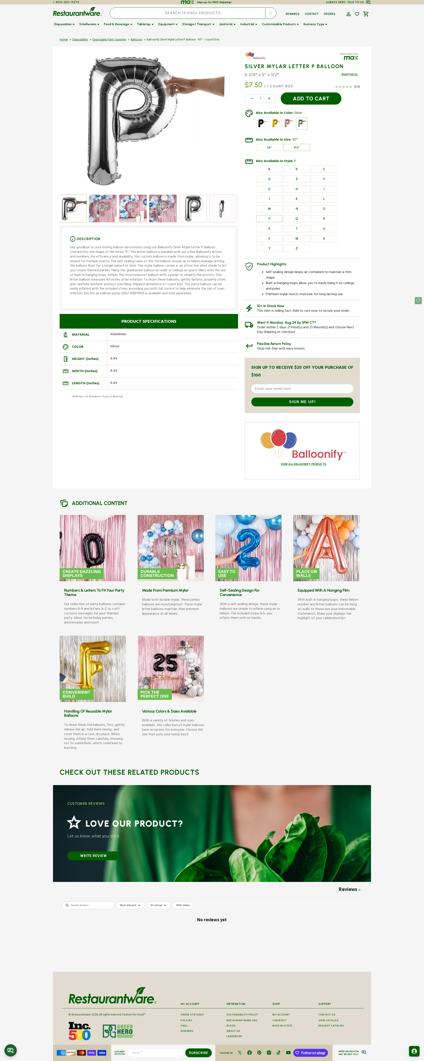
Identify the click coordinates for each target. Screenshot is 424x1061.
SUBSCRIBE (198, 1053)
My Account (281, 1015)
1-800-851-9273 (66, 2)
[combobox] (193, 13)
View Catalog (328, 1021)
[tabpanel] (212, 935)
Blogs (231, 1026)
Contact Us (326, 1015)
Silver (298, 113)
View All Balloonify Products (303, 464)
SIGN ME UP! (302, 402)
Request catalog (331, 1026)
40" (294, 140)
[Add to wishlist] (357, 14)
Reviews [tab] (349, 890)
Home (64, 40)
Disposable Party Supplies (109, 40)
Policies (186, 1021)
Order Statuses (192, 1015)
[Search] (270, 13)
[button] (348, 14)
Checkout (279, 1021)
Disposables (80, 40)
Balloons (136, 40)
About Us (233, 1031)
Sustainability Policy (242, 1015)
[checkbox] (182, 905)
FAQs (184, 1026)
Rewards (187, 1031)
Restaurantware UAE (242, 1021)
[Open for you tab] (414, 1051)
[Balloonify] (257, 59)
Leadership (234, 1036)
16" (269, 147)
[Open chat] (10, 1050)
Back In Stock (282, 1026)
